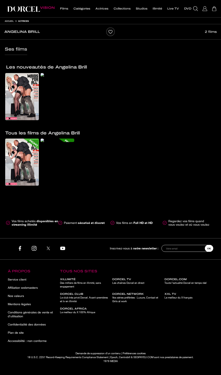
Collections (122, 8)
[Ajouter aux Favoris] (110, 31)
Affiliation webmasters (23, 287)
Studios (141, 8)
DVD (187, 8)
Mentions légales (19, 304)
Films (64, 8)
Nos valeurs (16, 296)
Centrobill (124, 357)
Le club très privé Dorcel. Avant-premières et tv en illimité (84, 297)
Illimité (157, 8)
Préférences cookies (134, 353)
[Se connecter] (205, 8)
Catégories (81, 8)
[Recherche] (196, 8)
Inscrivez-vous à (134, 248)
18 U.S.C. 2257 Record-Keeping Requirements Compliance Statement (67, 357)
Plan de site (16, 332)
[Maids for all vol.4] (22, 96)
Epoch (114, 357)
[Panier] (214, 8)
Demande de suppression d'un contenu (98, 353)
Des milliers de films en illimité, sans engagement (80, 283)
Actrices (101, 8)
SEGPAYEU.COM (143, 357)
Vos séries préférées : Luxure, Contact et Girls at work (135, 297)
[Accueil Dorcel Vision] (31, 8)
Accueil (9, 21)
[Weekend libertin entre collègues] (57, 75)
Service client (17, 279)
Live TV (173, 8)
